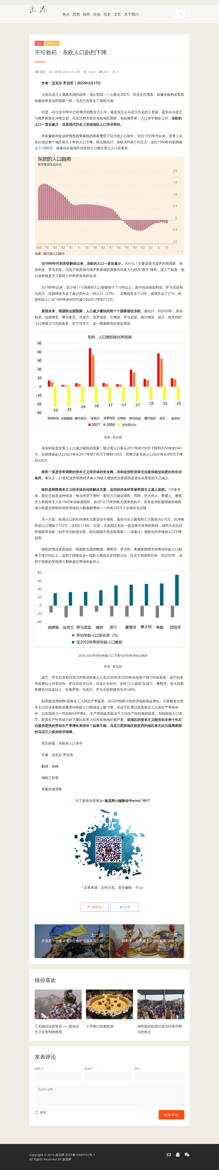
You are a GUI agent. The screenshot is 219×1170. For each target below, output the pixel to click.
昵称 (39, 1069)
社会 (97, 14)
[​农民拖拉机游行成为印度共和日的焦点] (160, 1006)
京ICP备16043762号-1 (80, 1155)
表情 (42, 1112)
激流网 (59, 1155)
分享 (126, 907)
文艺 (117, 14)
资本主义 (52, 43)
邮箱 (88, 1069)
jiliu (106, 72)
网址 (138, 1069)
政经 (86, 14)
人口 (39, 43)
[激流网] (38, 8)
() (96, 907)
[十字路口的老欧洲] (109, 1006)
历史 (107, 14)
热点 (66, 14)
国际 (43, 72)
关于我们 (131, 14)
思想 (76, 14)
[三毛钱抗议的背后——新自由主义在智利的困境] (58, 1006)
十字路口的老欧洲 (99, 1026)
